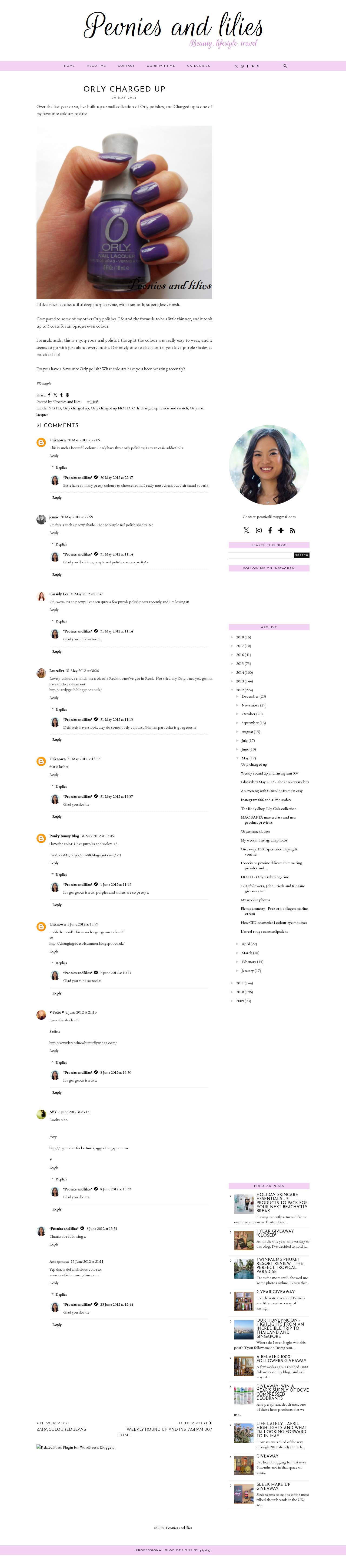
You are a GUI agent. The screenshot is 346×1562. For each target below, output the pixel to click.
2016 (240, 654)
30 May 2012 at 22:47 (116, 477)
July (245, 740)
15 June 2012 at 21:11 (87, 1261)
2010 (240, 991)
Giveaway (268, 1457)
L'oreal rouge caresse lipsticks (264, 931)
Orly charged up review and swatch (160, 407)
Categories (198, 66)
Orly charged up (76, 407)
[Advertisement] (269, 167)
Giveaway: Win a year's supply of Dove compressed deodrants (283, 1393)
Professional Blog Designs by (173, 1550)
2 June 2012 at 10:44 (115, 972)
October (248, 713)
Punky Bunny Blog (64, 835)
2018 (240, 636)
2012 (240, 689)
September (250, 722)
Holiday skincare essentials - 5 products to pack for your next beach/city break (282, 1203)
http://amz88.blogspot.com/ (93, 854)
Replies (61, 467)
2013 (240, 681)
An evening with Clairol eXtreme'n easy (272, 790)
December (250, 696)
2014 (240, 672)
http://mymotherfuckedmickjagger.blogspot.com (88, 1147)
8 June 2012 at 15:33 (115, 1188)
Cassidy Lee (58, 593)
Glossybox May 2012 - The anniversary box (275, 781)
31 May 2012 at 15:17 (83, 758)
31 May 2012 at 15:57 (116, 796)
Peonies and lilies (179, 1527)
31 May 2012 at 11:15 (116, 719)
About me (96, 66)
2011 (240, 982)
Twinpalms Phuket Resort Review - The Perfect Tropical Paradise (280, 1266)
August (247, 731)
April (246, 943)
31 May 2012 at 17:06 (97, 835)
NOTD (54, 407)
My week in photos (255, 899)
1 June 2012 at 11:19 (115, 884)
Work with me (161, 66)
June (245, 749)
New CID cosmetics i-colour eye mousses (274, 922)
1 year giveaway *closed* (275, 1234)
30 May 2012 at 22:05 (83, 439)
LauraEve (56, 670)
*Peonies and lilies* (77, 477)
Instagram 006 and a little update (266, 799)
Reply (54, 455)
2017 (240, 645)
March (247, 952)
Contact (126, 66)
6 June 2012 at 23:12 (73, 1111)
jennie (54, 516)
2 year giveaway (276, 1292)
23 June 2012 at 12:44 (116, 1304)
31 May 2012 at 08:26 (82, 670)
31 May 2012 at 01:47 (86, 593)
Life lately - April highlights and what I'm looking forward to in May (282, 1430)
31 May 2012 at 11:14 (116, 554)
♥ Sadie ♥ (56, 1012)
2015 (240, 663)
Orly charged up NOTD (110, 407)
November (250, 705)
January (248, 970)
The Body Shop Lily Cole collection (269, 808)
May (245, 757)
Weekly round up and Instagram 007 (269, 773)
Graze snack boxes (255, 831)
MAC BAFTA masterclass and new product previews (268, 819)
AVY (53, 1111)
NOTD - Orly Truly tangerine (265, 876)
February (249, 961)
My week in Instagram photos (264, 840)
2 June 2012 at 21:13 (81, 1012)
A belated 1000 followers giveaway (282, 1359)
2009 (240, 1000)
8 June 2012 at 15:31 (101, 1228)
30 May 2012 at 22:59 (76, 516)
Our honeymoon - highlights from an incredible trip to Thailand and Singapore (280, 1329)
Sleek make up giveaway (273, 1487)
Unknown (57, 439)
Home (69, 66)
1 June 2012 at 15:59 (82, 924)
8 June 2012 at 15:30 (115, 1072)
